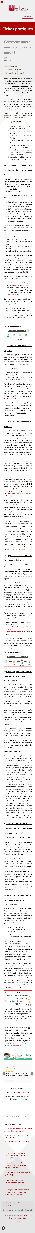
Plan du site (28, 1215)
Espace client (27, 16)
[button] (4, 1073)
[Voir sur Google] (7, 1067)
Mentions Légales (16, 1218)
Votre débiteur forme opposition (18, 627)
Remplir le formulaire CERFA (15, 295)
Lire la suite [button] (9, 1080)
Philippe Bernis (21, 1116)
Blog (24, 1218)
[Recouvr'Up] (18, 1056)
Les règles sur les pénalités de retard (17, 1141)
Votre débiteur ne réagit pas (16, 632)
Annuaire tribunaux (10, 398)
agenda (24, 1099)
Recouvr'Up (16, 1046)
